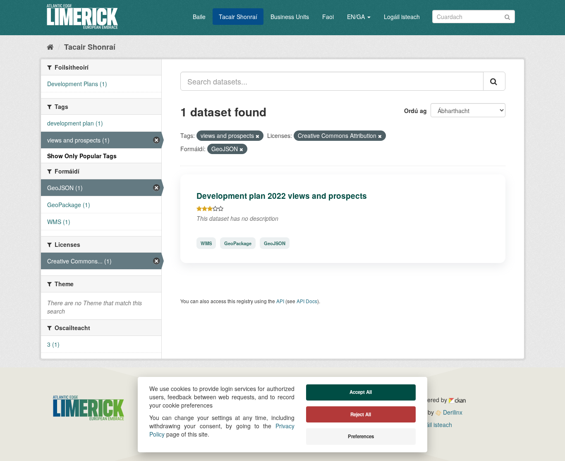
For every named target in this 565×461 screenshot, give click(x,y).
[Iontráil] (507, 15)
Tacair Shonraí (238, 16)
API (280, 300)
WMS (206, 243)
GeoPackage (237, 243)
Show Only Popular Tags (82, 156)
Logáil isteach (402, 16)
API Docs (307, 300)
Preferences (361, 436)
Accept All (361, 392)
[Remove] (257, 136)
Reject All (360, 414)
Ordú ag (415, 110)
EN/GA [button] (356, 16)
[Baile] (50, 46)
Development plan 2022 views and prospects (281, 195)
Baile (199, 16)
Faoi (328, 16)
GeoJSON (274, 243)
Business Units (290, 16)
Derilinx (451, 412)
